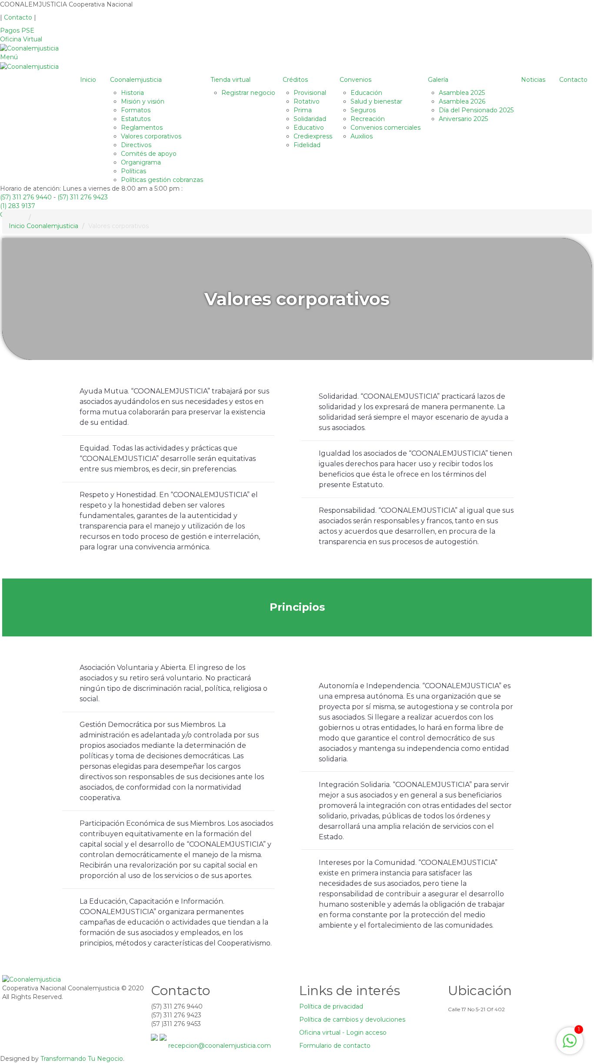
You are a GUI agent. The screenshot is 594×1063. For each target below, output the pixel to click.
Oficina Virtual (21, 39)
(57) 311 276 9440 (26, 197)
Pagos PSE (17, 30)
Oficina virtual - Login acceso (343, 1032)
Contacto (19, 17)
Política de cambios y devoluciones (352, 1019)
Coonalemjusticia (52, 226)
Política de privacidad (331, 1006)
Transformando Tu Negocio (81, 1059)
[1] (570, 1046)
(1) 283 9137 (17, 206)
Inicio (17, 226)
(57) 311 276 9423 (82, 197)
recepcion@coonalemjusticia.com (219, 1046)
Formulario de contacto (334, 1046)
